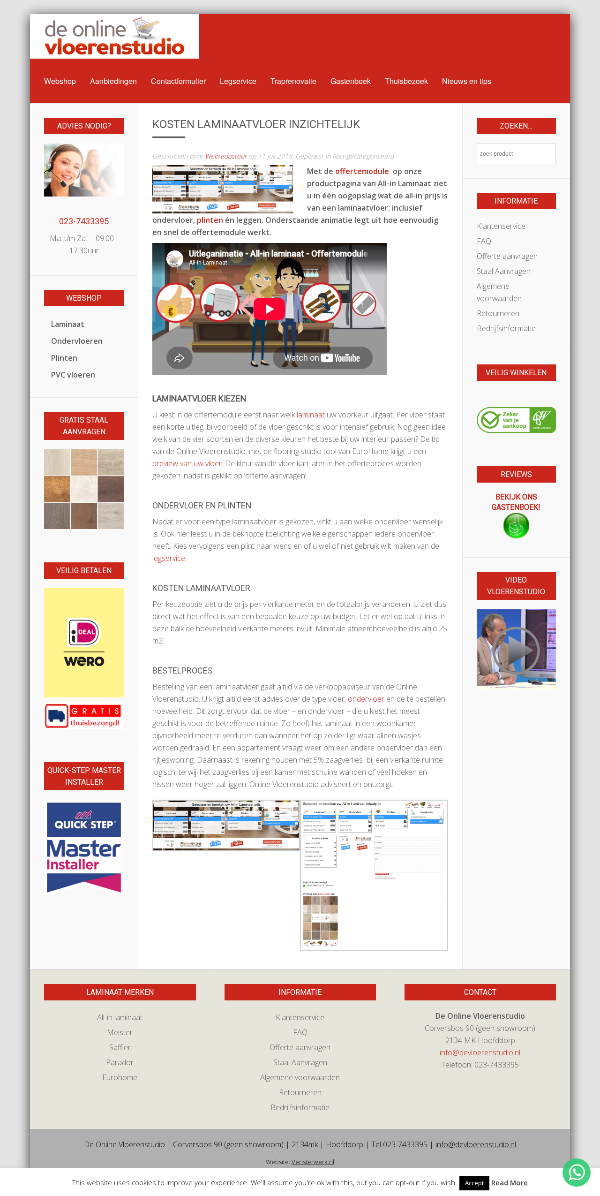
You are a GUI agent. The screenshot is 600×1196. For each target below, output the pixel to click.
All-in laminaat (119, 1017)
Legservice (238, 81)
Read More (509, 1182)
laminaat (311, 414)
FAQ (484, 241)
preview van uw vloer (187, 463)
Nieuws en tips (466, 81)
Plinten (64, 358)
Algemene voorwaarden (499, 292)
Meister (120, 1032)
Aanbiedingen (113, 81)
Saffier (120, 1047)
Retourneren (498, 313)
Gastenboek (350, 81)
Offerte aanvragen (507, 256)
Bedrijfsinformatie (506, 328)
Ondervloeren (77, 341)
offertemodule (363, 171)
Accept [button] (474, 1183)
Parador (120, 1062)
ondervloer (366, 699)
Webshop (60, 81)
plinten (210, 220)
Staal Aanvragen (504, 271)
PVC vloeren (73, 375)
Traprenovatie (293, 81)
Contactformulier (178, 81)
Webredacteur (226, 155)
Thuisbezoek (406, 81)
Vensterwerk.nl (313, 1162)
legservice (168, 558)
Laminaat (67, 324)
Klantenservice (501, 226)
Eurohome (119, 1077)
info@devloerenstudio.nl (480, 1052)
